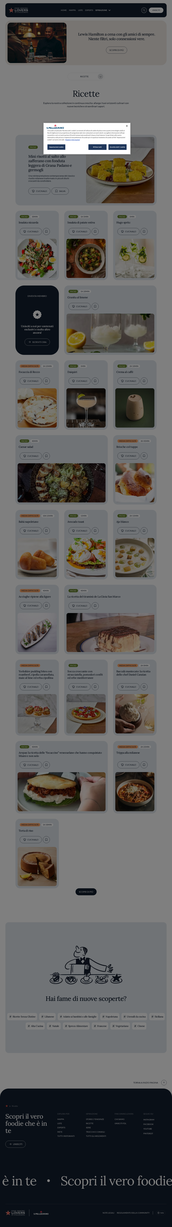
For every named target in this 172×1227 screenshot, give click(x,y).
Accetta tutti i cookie (117, 147)
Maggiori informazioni (72, 140)
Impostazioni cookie (56, 147)
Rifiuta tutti (97, 147)
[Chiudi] (127, 126)
